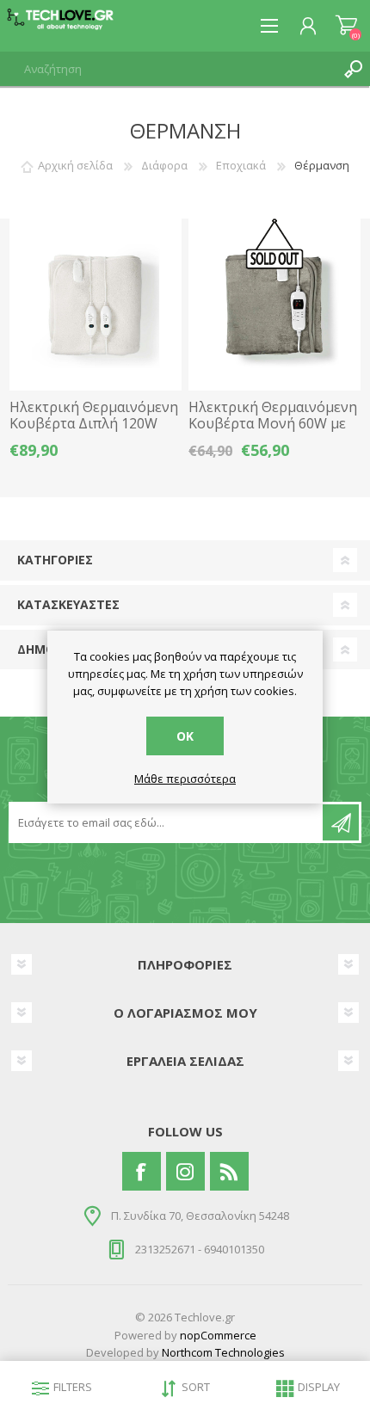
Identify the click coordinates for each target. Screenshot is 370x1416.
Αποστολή (341, 822)
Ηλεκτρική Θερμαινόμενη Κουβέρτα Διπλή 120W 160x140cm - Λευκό (93, 424)
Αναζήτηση (353, 69)
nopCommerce (218, 1335)
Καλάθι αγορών (346, 26)
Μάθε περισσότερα (185, 779)
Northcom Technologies (223, 1352)
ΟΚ (185, 736)
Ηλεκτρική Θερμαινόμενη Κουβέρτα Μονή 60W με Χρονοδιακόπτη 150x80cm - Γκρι (273, 432)
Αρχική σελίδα (75, 165)
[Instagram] (185, 1171)
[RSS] (229, 1171)
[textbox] (167, 69)
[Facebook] (141, 1171)
